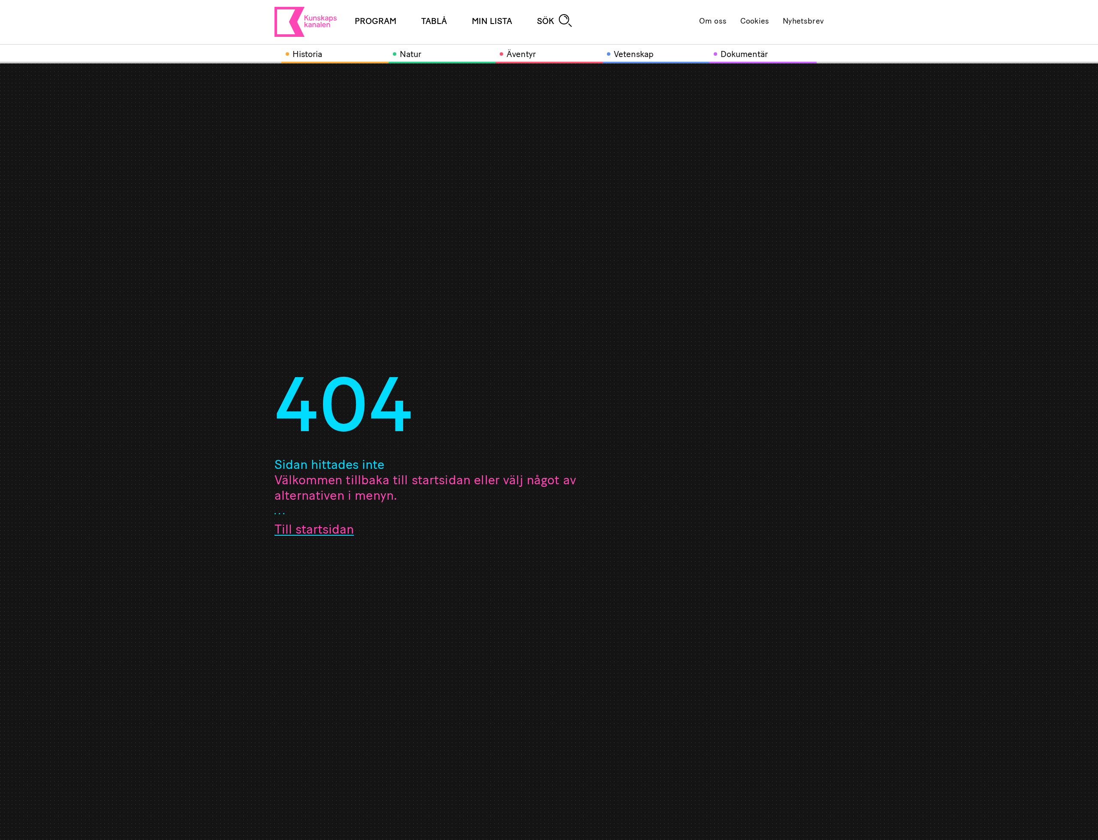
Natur (410, 55)
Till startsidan (314, 530)
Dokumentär (744, 55)
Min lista (492, 22)
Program (375, 22)
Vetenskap (634, 55)
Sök (545, 22)
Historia (307, 55)
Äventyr (521, 55)
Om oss (713, 22)
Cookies (754, 22)
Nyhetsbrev (803, 22)
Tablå (434, 22)
